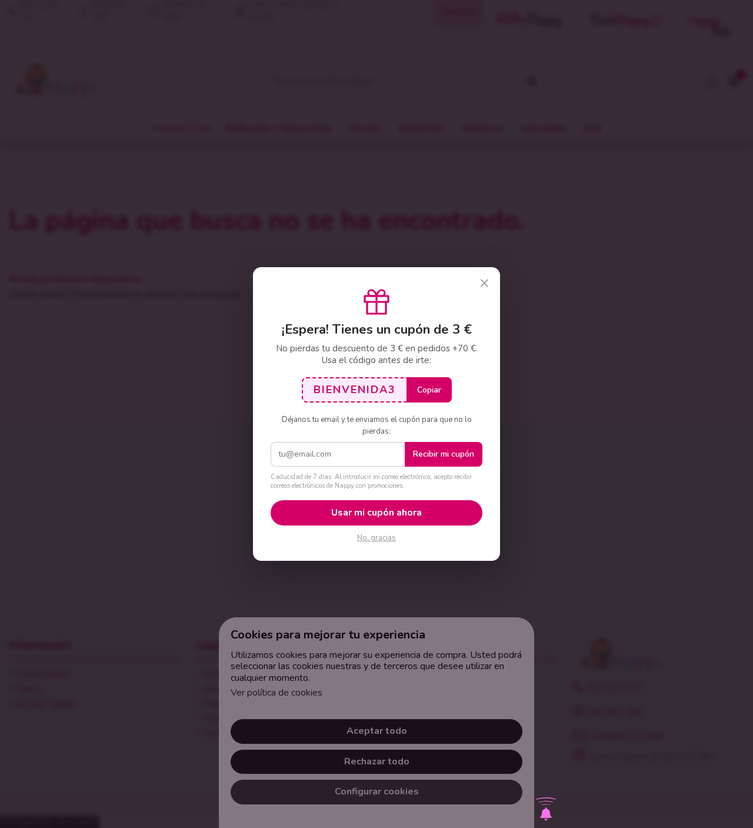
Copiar (429, 389)
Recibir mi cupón (443, 454)
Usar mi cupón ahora (376, 512)
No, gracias (376, 538)
